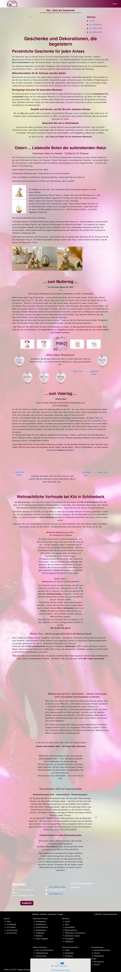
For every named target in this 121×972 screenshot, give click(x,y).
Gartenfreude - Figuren (72, 936)
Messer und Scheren (40, 947)
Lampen (67, 921)
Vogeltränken (69, 941)
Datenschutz (52, 914)
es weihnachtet (95, 32)
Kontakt (60, 914)
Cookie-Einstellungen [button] (60, 966)
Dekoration (65, 918)
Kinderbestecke (41, 924)
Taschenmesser (41, 956)
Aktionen (7, 918)
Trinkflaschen (40, 933)
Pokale (67, 950)
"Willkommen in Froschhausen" (75, 933)
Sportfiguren (69, 956)
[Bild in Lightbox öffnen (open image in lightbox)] (19, 192)
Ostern (92, 20)
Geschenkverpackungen (102, 950)
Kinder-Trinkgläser (42, 939)
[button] (26, 903)
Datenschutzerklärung (57, 970)
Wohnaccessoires (71, 930)
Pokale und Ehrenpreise (70, 947)
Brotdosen (39, 936)
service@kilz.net (55, 893)
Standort (97, 964)
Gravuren (97, 953)
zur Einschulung (12, 930)
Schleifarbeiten (99, 956)
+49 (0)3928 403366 (56, 887)
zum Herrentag (95, 28)
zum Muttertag (95, 24)
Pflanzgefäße (69, 939)
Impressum (43, 914)
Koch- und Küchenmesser (44, 950)
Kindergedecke (41, 921)
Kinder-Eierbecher (42, 927)
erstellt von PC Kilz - (11, 969)
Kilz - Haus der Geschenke (60, 10)
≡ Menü (114, 4)
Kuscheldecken (70, 927)
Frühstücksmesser (42, 953)
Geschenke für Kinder (40, 918)
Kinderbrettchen (41, 930)
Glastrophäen (69, 953)
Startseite (35, 914)
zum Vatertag (11, 927)
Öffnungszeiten (99, 962)
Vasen (67, 924)
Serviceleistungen (97, 947)
